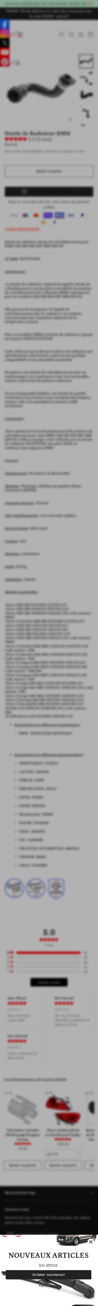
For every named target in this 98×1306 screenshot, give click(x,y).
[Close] (91, 1242)
